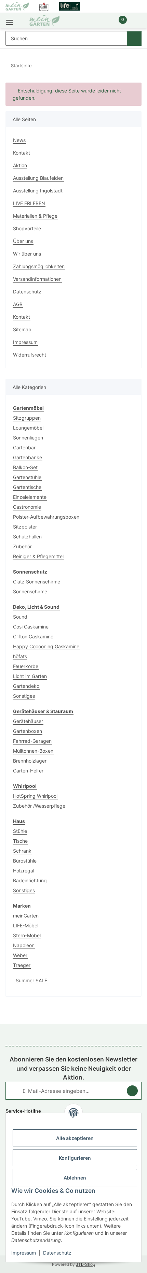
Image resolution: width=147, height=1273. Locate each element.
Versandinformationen (37, 279)
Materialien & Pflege (35, 216)
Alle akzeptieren (75, 1138)
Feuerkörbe (25, 666)
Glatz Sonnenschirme (36, 581)
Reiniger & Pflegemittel (38, 556)
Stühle (20, 831)
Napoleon (24, 945)
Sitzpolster (25, 527)
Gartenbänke (27, 457)
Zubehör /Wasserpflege (39, 806)
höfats (20, 656)
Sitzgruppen (27, 418)
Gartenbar (24, 447)
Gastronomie (27, 507)
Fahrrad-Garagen (32, 741)
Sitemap (22, 329)
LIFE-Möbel (25, 925)
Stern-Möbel (27, 935)
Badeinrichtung (30, 880)
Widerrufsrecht (29, 355)
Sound (20, 617)
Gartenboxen (27, 731)
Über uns (23, 241)
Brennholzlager (29, 761)
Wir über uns (27, 254)
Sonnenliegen (28, 437)
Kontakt (21, 153)
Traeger (21, 965)
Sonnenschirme (30, 591)
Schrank (22, 851)
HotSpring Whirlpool (35, 796)
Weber (20, 955)
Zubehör (22, 546)
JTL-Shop (85, 1264)
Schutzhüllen (27, 536)
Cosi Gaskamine (31, 627)
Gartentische (27, 487)
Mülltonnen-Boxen (33, 751)
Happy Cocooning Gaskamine (46, 646)
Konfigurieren (75, 1158)
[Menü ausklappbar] (9, 20)
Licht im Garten (30, 676)
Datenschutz (57, 1253)
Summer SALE (31, 980)
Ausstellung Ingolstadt (38, 190)
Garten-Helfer (28, 770)
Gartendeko (26, 686)
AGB (18, 304)
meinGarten (26, 915)
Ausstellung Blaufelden (38, 178)
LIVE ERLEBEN (29, 203)
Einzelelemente (29, 497)
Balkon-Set (25, 467)
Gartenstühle (27, 477)
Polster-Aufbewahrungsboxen (46, 517)
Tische (20, 841)
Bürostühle (25, 861)
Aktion (20, 165)
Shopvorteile (27, 228)
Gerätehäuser (28, 721)
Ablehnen (75, 1178)
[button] (99, 23)
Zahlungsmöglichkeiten (39, 266)
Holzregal (23, 870)
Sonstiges (24, 696)
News (19, 140)
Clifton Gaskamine (33, 636)
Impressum (23, 1253)
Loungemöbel (28, 428)
